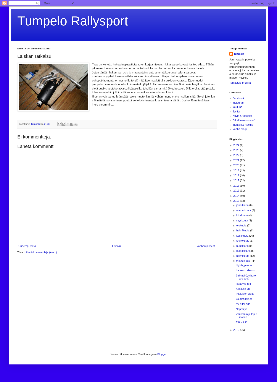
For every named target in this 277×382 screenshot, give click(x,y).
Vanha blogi (240, 129)
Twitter (236, 111)
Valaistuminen (244, 299)
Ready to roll (243, 283)
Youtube (237, 107)
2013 (236, 200)
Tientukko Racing (243, 124)
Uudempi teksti (27, 246)
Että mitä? (242, 322)
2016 (236, 185)
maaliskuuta (243, 250)
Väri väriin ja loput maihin (246, 316)
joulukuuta (242, 205)
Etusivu (116, 246)
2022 (236, 155)
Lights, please (244, 265)
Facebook (238, 98)
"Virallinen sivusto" (243, 120)
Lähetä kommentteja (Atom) (40, 252)
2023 (236, 150)
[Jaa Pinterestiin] (76, 124)
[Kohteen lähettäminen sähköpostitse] (59, 124)
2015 (236, 190)
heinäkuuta (243, 230)
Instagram (238, 102)
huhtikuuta (242, 245)
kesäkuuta (242, 235)
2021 (236, 160)
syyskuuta (242, 220)
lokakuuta (242, 215)
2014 (236, 195)
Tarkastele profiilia (240, 82)
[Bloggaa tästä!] (63, 124)
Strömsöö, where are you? (246, 277)
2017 (236, 180)
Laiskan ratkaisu (245, 270)
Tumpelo (35, 124)
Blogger (161, 354)
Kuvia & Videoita (242, 115)
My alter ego (243, 304)
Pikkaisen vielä (245, 293)
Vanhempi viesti (206, 246)
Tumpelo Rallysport (72, 21)
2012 (236, 330)
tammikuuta (243, 261)
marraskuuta (244, 210)
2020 (236, 165)
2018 (236, 175)
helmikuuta (243, 255)
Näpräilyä (241, 309)
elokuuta (241, 225)
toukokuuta (243, 240)
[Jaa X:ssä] (68, 124)
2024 (236, 145)
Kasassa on (243, 288)
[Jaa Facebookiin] (72, 124)
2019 (236, 170)
